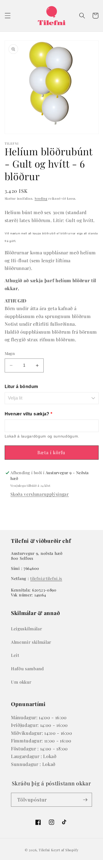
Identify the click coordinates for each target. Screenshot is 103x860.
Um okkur (21, 682)
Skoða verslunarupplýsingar (39, 494)
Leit (15, 655)
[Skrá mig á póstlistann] (85, 800)
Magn (10, 353)
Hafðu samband (27, 668)
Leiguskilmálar (26, 628)
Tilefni (44, 850)
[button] (7, 15)
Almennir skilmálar (31, 642)
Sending (41, 198)
